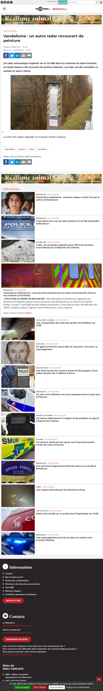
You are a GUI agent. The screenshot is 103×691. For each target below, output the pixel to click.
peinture (22, 149)
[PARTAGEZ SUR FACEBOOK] (6, 55)
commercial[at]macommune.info (17, 632)
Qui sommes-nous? (14, 577)
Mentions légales (13, 591)
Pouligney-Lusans (45, 320)
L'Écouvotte (42, 511)
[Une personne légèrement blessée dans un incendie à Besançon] (18, 472)
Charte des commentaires (17, 580)
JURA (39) (40, 344)
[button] (96, 2)
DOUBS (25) (41, 242)
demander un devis (17, 639)
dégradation (10, 149)
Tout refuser (40, 687)
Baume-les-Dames (44, 415)
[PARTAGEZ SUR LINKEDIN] (17, 55)
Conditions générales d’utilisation (21, 594)
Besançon (41, 194)
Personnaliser (57, 687)
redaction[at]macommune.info (16, 626)
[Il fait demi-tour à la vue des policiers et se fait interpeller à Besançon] (18, 227)
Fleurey (40, 439)
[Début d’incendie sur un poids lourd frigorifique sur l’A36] (18, 519)
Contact (9, 573)
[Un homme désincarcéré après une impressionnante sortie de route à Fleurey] (18, 448)
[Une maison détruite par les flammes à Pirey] (18, 496)
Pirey (38, 487)
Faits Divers (10, 31)
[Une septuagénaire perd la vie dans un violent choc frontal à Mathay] (18, 543)
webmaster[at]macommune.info (17, 654)
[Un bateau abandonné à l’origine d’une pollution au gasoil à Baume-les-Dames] (18, 424)
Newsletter (13, 600)
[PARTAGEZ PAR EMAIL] (23, 55)
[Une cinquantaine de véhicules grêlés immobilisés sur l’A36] (18, 329)
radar (31, 149)
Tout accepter (22, 687)
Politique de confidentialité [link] (77, 687)
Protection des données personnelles (22, 584)
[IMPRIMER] (29, 55)
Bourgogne (42, 368)
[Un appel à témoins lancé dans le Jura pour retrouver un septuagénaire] (18, 352)
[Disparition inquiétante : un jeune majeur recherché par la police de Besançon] (18, 203)
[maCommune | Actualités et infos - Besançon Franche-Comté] (43, 9)
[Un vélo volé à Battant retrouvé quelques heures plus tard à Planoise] (18, 400)
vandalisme (42, 149)
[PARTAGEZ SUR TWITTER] (11, 55)
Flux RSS (9, 587)
